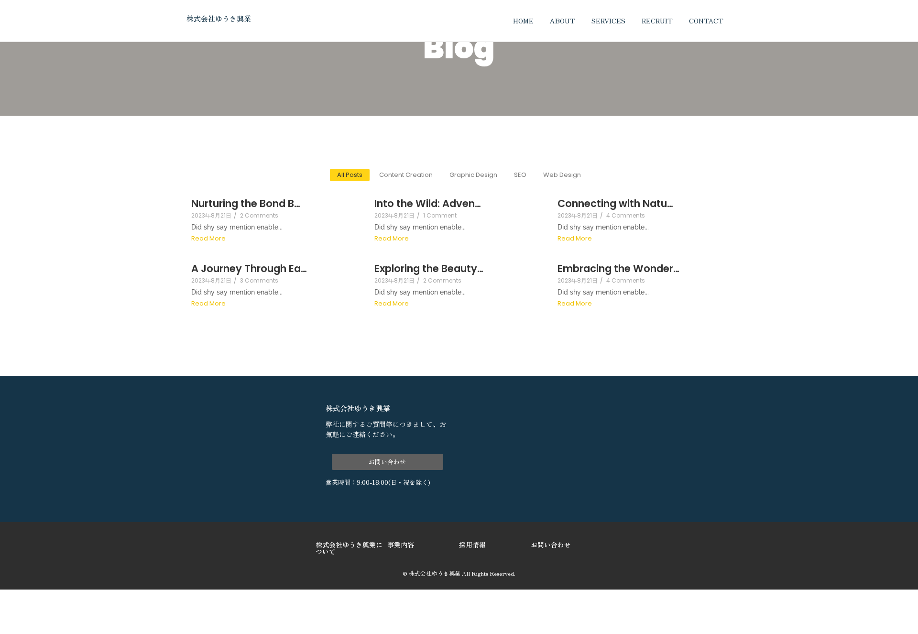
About (562, 20)
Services (608, 20)
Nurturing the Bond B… (245, 203)
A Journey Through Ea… (249, 268)
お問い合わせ (551, 544)
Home (523, 20)
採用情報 (472, 544)
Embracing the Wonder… (618, 268)
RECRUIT (657, 20)
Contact (706, 20)
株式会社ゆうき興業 (218, 18)
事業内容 (400, 544)
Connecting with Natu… (615, 203)
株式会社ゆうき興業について (349, 548)
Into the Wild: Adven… (427, 203)
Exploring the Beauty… (428, 268)
